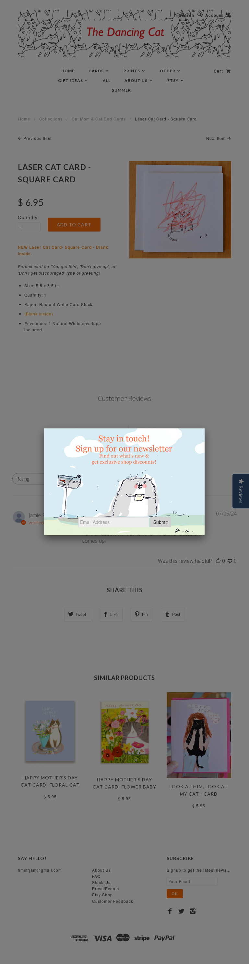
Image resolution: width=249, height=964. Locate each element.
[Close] (204, 428)
